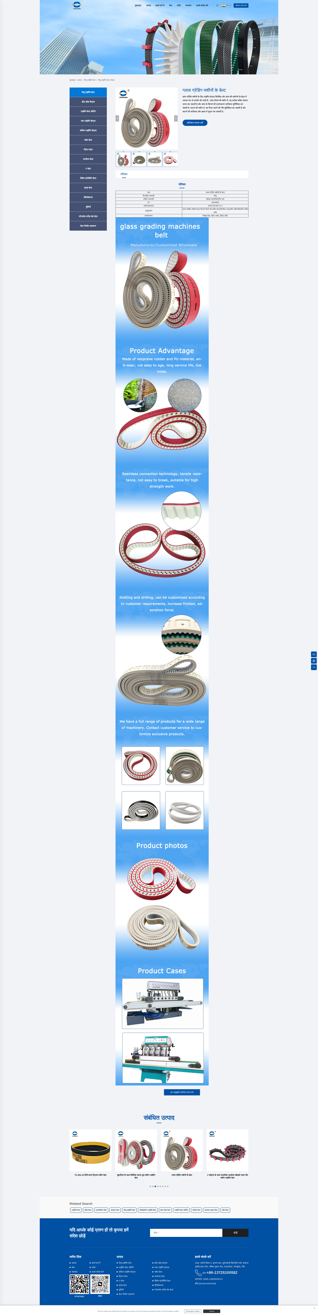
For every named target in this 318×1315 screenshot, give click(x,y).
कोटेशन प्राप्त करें (241, 5)
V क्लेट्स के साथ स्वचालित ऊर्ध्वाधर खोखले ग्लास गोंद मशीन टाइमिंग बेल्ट (136, 1176)
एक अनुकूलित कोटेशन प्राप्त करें (182, 1092)
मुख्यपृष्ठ (138, 5)
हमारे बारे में (160, 5)
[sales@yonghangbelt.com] (314, 654)
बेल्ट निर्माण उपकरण (88, 226)
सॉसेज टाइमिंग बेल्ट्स (88, 130)
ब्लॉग (179, 5)
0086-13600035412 (213, 1279)
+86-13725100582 (221, 1272)
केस (170, 5)
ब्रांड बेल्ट (88, 187)
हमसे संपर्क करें (202, 5)
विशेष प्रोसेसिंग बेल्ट (88, 178)
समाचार (188, 5)
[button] (150, 1186)
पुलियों (88, 207)
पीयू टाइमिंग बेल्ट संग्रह (106, 80)
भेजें (235, 1233)
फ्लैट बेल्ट (88, 140)
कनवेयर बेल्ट (88, 159)
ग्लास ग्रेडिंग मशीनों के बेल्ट (90, 1175)
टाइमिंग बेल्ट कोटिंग (88, 111)
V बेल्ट (88, 168)
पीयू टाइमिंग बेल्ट (90, 80)
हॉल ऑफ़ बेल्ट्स (88, 102)
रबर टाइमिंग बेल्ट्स (88, 121)
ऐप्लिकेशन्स (88, 197)
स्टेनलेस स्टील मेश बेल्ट (88, 216)
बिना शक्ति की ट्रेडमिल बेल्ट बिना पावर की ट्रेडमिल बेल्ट (227, 1176)
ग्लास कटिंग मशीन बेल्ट (182, 1175)
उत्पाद (148, 5)
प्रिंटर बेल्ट (88, 149)
